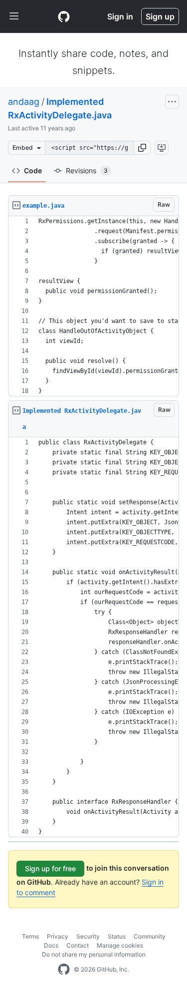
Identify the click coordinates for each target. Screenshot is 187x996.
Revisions (87, 170)
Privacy (57, 936)
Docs (51, 945)
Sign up (160, 16)
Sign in (120, 16)
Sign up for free (50, 868)
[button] (142, 148)
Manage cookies (120, 945)
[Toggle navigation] (14, 16)
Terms (30, 936)
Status (117, 936)
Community (150, 936)
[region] (93, 306)
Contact (77, 945)
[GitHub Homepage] (64, 969)
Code (33, 170)
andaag (23, 101)
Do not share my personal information (94, 954)
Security (88, 936)
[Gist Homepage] (64, 16)
